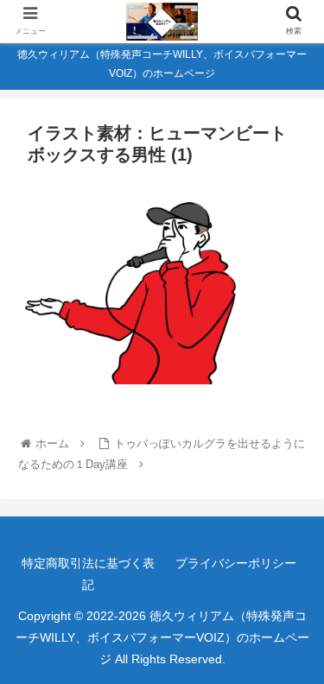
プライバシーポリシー (235, 563)
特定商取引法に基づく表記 (88, 574)
